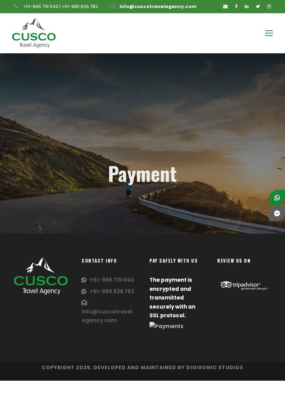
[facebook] (236, 6)
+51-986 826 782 (80, 6)
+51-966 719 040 (40, 6)
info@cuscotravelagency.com (158, 6)
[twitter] (258, 6)
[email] (225, 6)
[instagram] (269, 6)
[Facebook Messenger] (277, 213)
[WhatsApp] (277, 198)
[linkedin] (247, 6)
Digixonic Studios (214, 367)
